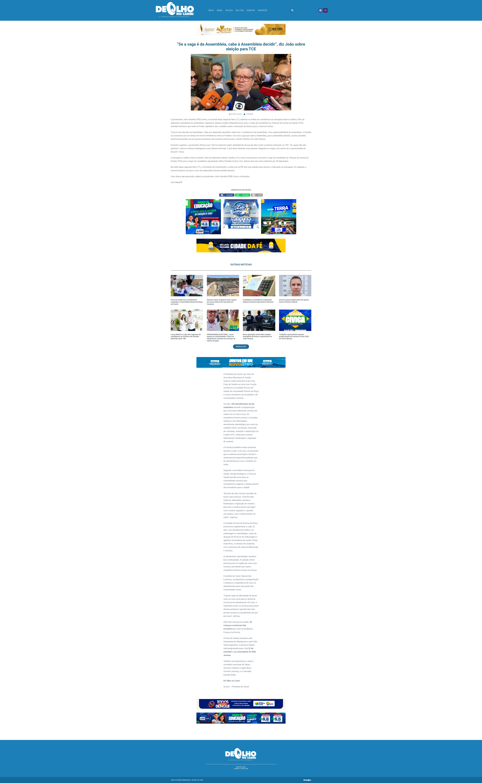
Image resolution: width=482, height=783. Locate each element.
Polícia (229, 10)
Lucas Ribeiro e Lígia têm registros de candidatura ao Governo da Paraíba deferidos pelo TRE (186, 336)
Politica (240, 10)
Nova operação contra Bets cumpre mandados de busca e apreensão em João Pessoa (257, 336)
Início (211, 10)
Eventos (251, 10)
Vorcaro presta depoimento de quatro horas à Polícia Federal (294, 301)
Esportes (262, 10)
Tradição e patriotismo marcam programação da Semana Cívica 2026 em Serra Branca (294, 336)
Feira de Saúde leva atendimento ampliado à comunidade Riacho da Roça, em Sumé (187, 302)
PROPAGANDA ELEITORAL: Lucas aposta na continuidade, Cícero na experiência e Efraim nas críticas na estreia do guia (221, 337)
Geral (220, 10)
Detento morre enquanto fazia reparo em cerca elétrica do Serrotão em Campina (221, 302)
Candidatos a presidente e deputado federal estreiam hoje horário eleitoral (258, 301)
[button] (292, 10)
